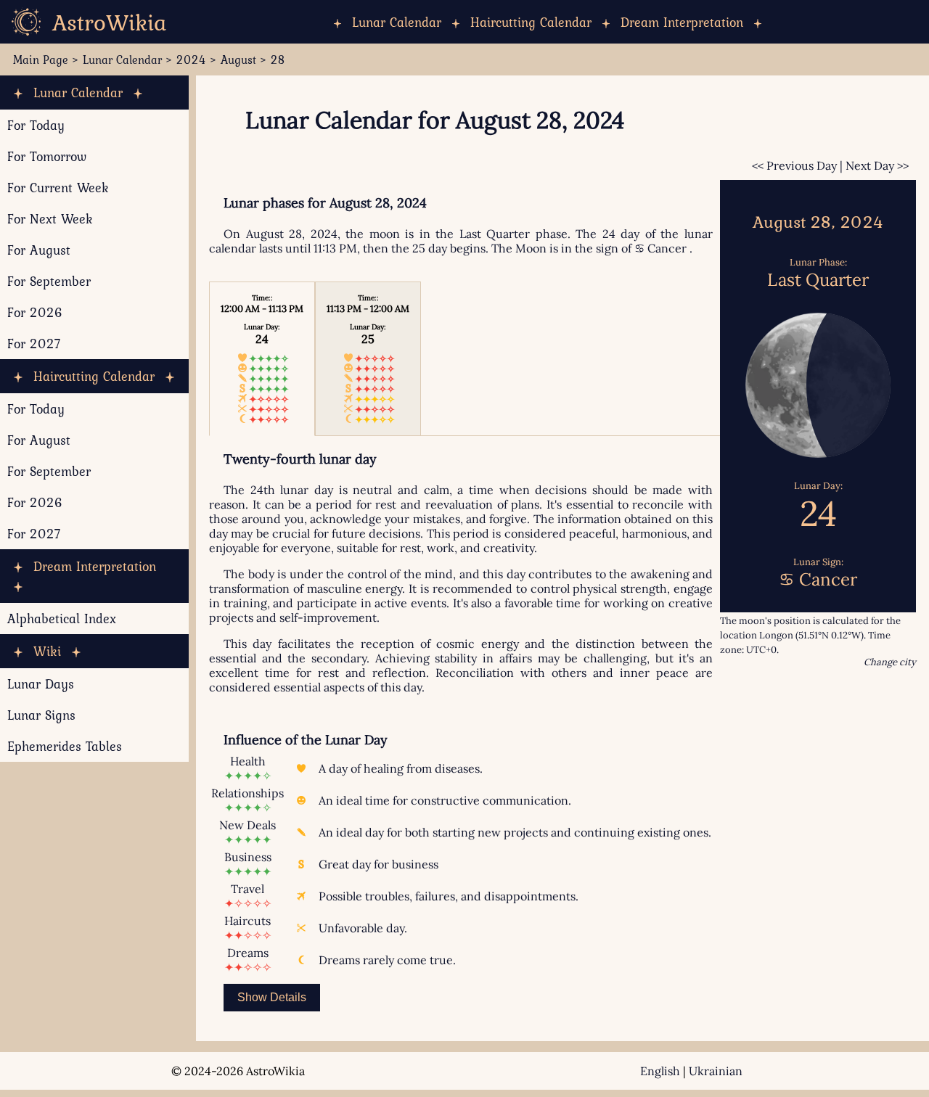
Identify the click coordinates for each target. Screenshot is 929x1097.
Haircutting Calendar (531, 22)
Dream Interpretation (682, 22)
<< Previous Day (794, 165)
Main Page (40, 59)
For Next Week (50, 219)
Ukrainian (715, 1071)
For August (38, 250)
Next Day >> (877, 165)
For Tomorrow (46, 156)
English (660, 1071)
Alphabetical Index (61, 618)
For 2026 (35, 312)
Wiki (47, 651)
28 (278, 59)
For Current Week (58, 187)
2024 (191, 59)
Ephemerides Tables (64, 746)
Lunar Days (40, 684)
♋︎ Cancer (660, 248)
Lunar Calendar (397, 22)
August (238, 59)
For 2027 (34, 343)
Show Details (271, 997)
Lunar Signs (41, 715)
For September (49, 281)
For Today (36, 125)
